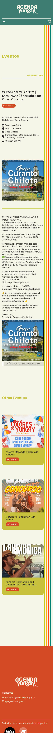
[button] (5, 22)
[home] (26, 9)
